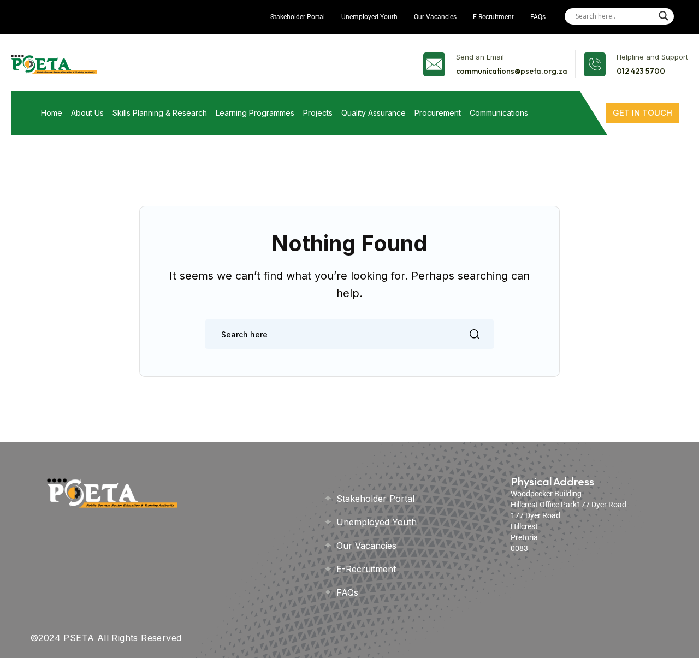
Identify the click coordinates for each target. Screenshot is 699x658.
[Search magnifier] (663, 15)
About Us (87, 112)
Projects (318, 112)
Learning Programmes (255, 112)
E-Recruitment (493, 17)
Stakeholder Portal (297, 17)
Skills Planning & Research (159, 112)
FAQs (538, 17)
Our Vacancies (435, 17)
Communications (499, 112)
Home (51, 112)
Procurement (437, 112)
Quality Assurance (373, 112)
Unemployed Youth (369, 17)
